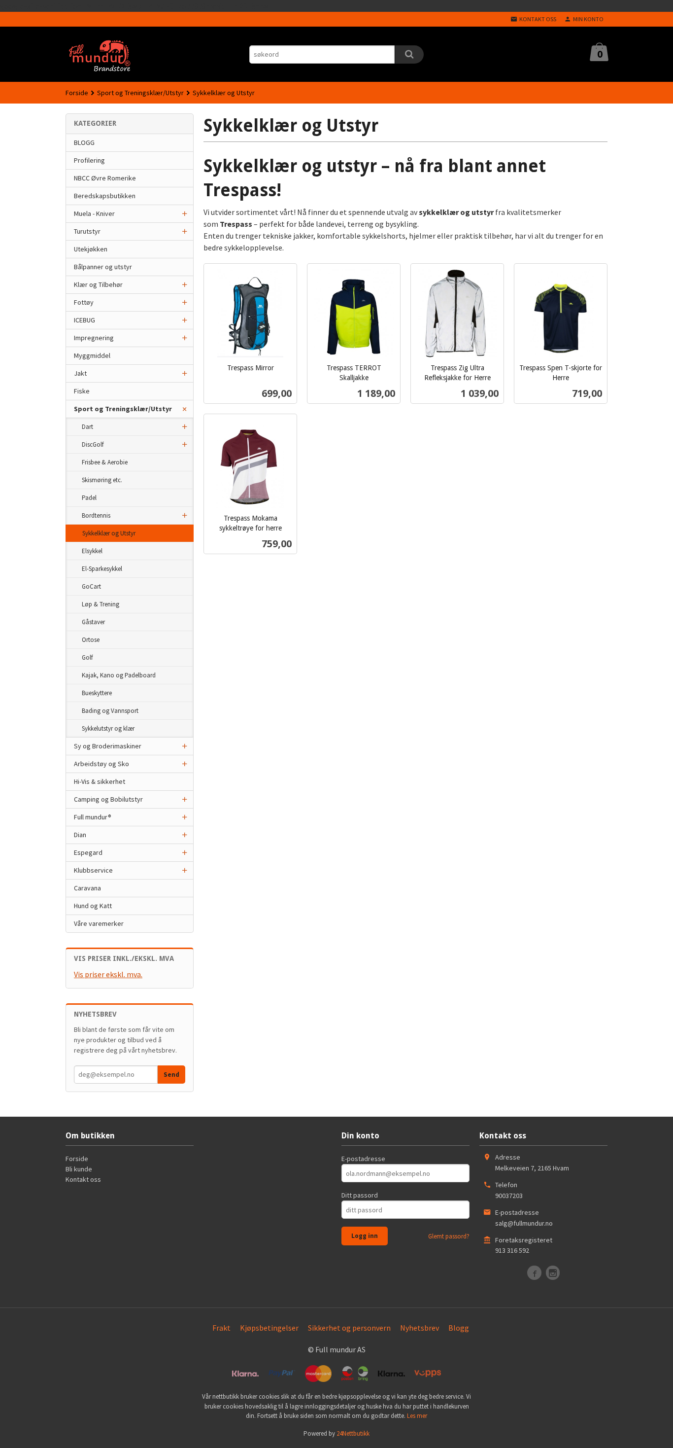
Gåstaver (93, 622)
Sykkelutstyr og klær (108, 728)
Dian (80, 834)
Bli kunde (79, 1169)
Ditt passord (359, 1195)
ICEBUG (84, 320)
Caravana (87, 887)
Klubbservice (93, 870)
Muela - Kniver (94, 213)
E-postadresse (363, 1158)
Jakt (80, 373)
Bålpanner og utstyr (103, 266)
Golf (87, 657)
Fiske (82, 391)
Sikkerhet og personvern (349, 1328)
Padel (89, 498)
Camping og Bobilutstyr (108, 799)
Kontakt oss (83, 1179)
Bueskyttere (97, 693)
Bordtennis (96, 515)
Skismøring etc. (102, 480)
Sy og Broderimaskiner (107, 746)
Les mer (417, 1416)
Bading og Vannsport (110, 710)
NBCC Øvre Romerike (105, 178)
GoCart (91, 586)
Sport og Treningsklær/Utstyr (123, 408)
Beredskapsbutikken (104, 195)
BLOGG (84, 142)
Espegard (88, 852)
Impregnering (94, 337)
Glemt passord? (449, 1236)
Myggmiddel (92, 355)
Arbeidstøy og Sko (101, 763)
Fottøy (84, 302)
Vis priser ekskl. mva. (108, 974)
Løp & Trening (100, 604)
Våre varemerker (99, 923)
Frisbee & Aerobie (105, 462)
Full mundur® (92, 816)
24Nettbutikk (353, 1433)
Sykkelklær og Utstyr (108, 533)
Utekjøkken (90, 249)
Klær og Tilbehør (98, 284)
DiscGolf (92, 444)
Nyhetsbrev (419, 1328)
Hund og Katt (93, 905)
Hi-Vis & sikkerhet (99, 781)
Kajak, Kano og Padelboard (119, 675)
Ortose (91, 640)
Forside (77, 92)
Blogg (458, 1328)
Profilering (89, 160)
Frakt (221, 1328)
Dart (87, 427)
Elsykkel (92, 551)
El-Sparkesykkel (102, 569)
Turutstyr (87, 231)
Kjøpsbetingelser (269, 1328)
